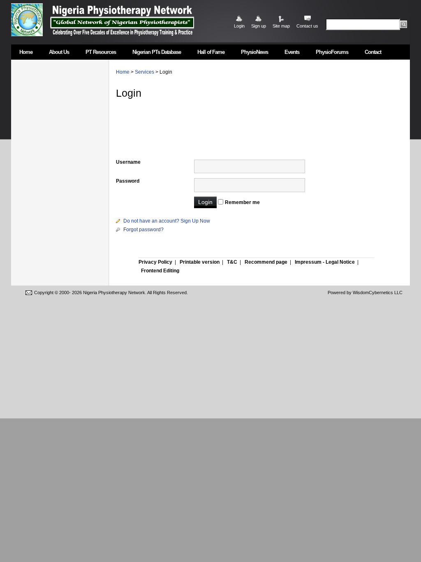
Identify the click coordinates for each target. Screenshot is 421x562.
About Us (59, 52)
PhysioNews (254, 52)
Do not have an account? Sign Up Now (166, 221)
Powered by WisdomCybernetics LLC (365, 292)
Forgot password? (143, 229)
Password (127, 181)
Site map (281, 25)
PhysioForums (332, 52)
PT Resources (101, 52)
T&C (232, 262)
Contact (373, 52)
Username (128, 162)
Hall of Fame (210, 52)
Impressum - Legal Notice (325, 262)
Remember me (242, 202)
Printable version (200, 262)
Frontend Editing (160, 271)
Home (25, 52)
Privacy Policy (155, 262)
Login (239, 25)
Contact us (307, 25)
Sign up (258, 25)
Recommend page (266, 262)
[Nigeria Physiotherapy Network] (122, 19)
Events (292, 52)
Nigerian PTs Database (156, 52)
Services (144, 72)
